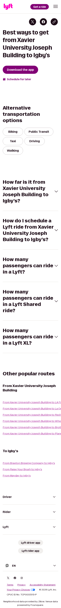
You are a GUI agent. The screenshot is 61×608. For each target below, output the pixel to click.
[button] (55, 6)
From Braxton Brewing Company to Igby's (29, 463)
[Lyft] (8, 6)
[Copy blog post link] (54, 22)
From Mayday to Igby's (17, 475)
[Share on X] (32, 22)
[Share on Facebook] (43, 22)
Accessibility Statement (43, 584)
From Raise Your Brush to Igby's (22, 469)
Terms (10, 584)
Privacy (21, 584)
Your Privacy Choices (18, 589)
